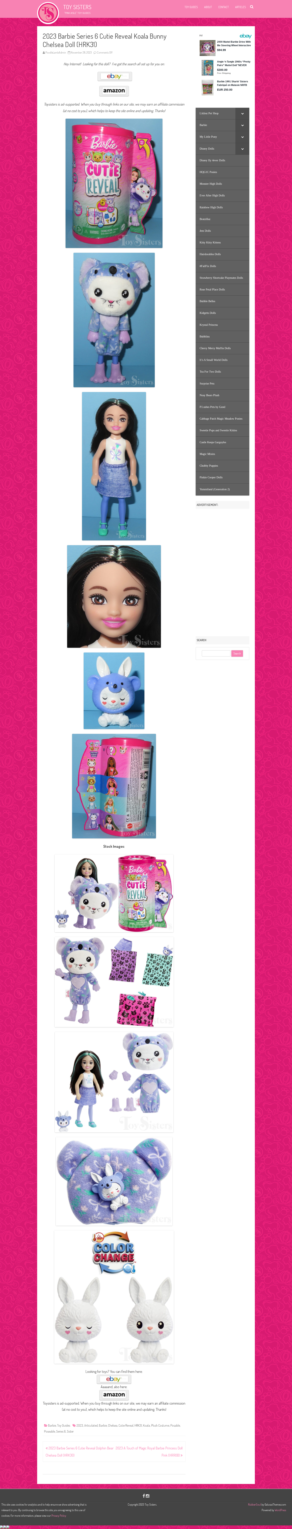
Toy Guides (191, 7)
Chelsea (112, 1425)
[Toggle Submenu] (242, 113)
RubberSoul (254, 1504)
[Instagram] (147, 1495)
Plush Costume (160, 1425)
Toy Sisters (77, 7)
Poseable (49, 1431)
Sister (70, 1431)
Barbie (52, 1425)
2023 (79, 1425)
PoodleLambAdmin (55, 52)
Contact (223, 7)
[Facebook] (144, 1495)
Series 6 (61, 1431)
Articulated (91, 1425)
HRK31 (138, 1425)
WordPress (280, 1510)
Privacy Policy (58, 1515)
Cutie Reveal (126, 1425)
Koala (146, 1425)
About (208, 7)
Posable (175, 1425)
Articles (240, 7)
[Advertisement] (222, 571)
